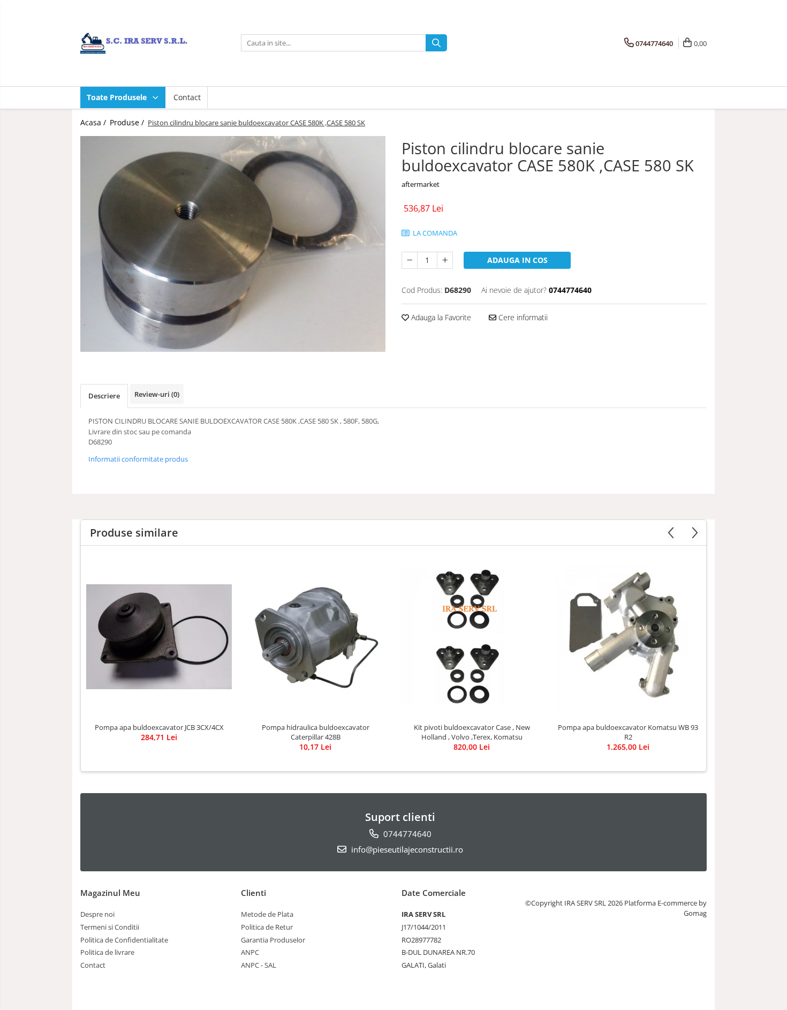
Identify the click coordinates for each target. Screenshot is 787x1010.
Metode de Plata (267, 914)
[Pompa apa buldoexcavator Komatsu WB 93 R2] (628, 637)
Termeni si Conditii (109, 927)
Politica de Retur (267, 927)
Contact (187, 97)
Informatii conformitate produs (138, 459)
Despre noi (97, 914)
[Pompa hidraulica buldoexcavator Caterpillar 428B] (315, 636)
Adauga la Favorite (440, 317)
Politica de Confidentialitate (124, 940)
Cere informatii (522, 317)
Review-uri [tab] (156, 394)
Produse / (128, 122)
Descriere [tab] (104, 396)
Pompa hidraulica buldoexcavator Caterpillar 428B (315, 732)
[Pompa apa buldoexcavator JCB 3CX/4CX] (159, 636)
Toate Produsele (118, 97)
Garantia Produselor (273, 940)
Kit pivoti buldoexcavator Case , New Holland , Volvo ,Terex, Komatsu (472, 732)
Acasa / (94, 122)
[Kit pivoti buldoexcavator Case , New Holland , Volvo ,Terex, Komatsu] (471, 637)
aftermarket (421, 184)
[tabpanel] (232, 244)
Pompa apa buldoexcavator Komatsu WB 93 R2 (628, 732)
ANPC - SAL (258, 965)
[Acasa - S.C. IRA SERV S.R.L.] (133, 43)
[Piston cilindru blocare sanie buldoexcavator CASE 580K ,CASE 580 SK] (232, 244)
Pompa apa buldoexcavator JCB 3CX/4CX (159, 727)
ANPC (250, 952)
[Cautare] (436, 42)
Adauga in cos (517, 260)
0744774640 (406, 833)
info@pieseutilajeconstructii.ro (406, 849)
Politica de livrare (107, 952)
